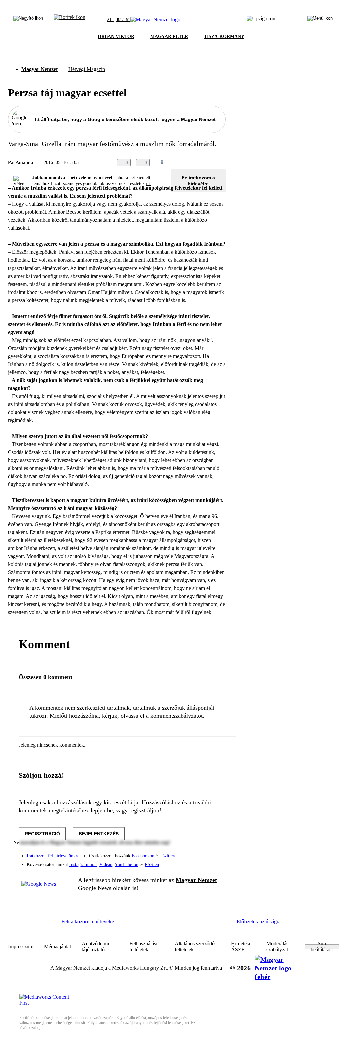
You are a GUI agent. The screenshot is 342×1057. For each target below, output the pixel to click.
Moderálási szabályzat (278, 946)
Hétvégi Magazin (86, 69)
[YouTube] (203, 862)
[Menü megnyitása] (320, 19)
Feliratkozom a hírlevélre (198, 180)
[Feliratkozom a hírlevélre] (69, 19)
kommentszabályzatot (176, 715)
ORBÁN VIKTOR (116, 36)
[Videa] (190, 862)
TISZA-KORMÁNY (224, 36)
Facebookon (143, 855)
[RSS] (216, 862)
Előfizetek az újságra (259, 921)
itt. (148, 183)
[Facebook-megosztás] (222, 163)
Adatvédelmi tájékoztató (95, 946)
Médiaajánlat (57, 946)
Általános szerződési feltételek (196, 946)
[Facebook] (190, 853)
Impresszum (20, 946)
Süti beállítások (322, 946)
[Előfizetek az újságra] (261, 19)
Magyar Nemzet (39, 69)
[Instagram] (203, 853)
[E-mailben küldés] (195, 163)
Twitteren (170, 855)
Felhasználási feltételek (143, 946)
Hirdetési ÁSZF (240, 946)
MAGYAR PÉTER (169, 36)
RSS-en (152, 864)
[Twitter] (216, 853)
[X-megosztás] (208, 163)
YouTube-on (126, 864)
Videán (105, 864)
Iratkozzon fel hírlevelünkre (53, 855)
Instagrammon (83, 864)
